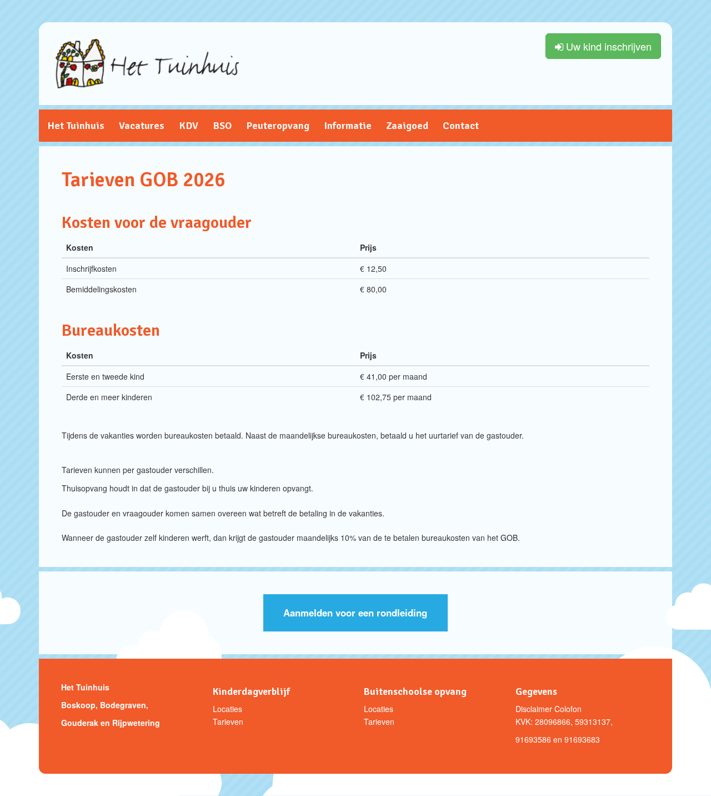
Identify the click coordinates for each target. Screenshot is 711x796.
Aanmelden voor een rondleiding (355, 612)
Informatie (348, 126)
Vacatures (141, 126)
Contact (461, 126)
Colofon (568, 708)
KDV (188, 126)
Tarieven (228, 721)
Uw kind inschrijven (607, 46)
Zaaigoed (407, 126)
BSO (222, 126)
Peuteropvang (277, 126)
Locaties (227, 708)
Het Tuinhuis (75, 126)
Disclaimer (533, 708)
